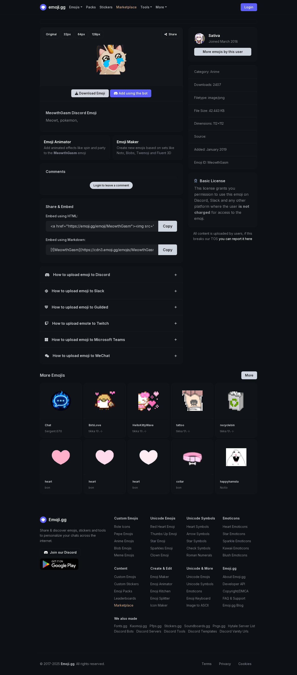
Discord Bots (124, 631)
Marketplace (126, 7)
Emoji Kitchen (160, 591)
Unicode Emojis (198, 577)
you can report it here (235, 239)
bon (47, 487)
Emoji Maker (159, 577)
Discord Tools (174, 631)
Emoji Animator (161, 584)
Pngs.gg (219, 626)
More (249, 375)
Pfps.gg (155, 626)
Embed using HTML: (62, 216)
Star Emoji (157, 541)
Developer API (234, 584)
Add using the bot (133, 93)
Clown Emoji (159, 555)
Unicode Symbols (200, 584)
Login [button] (248, 7)
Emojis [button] (74, 7)
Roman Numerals (199, 555)
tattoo (180, 425)
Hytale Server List (241, 626)
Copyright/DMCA (236, 591)
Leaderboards (125, 598)
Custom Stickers (126, 584)
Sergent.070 (53, 431)
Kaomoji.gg (138, 626)
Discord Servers (148, 631)
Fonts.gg (120, 626)
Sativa (214, 35)
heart (48, 481)
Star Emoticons (234, 534)
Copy (167, 226)
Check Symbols (198, 548)
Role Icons (122, 527)
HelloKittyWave (143, 425)
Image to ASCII (198, 605)
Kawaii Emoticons (236, 548)
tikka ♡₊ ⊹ (96, 431)
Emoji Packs (123, 591)
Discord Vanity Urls (234, 631)
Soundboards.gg (197, 626)
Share (172, 34)
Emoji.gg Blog (233, 605)
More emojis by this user (223, 52)
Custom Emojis (125, 577)
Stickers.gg (172, 626)
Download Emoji (91, 93)
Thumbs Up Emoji (163, 534)
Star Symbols (197, 541)
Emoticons (194, 591)
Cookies (245, 664)
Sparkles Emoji (161, 548)
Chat (48, 425)
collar (180, 481)
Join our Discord (63, 552)
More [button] (160, 7)
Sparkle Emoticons (237, 541)
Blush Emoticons (235, 555)
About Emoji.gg (234, 577)
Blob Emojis (123, 548)
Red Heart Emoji (162, 527)
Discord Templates (202, 631)
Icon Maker (159, 605)
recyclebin (227, 425)
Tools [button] (144, 7)
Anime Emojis (124, 541)
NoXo (224, 487)
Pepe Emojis (123, 534)
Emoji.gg (57, 519)
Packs (91, 7)
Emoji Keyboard (198, 598)
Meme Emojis (124, 555)
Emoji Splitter (160, 598)
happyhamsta (229, 481)
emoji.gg (56, 7)
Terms (207, 664)
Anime (215, 72)
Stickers (106, 7)
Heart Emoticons (235, 527)
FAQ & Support (234, 598)
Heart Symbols (198, 527)
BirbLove (95, 425)
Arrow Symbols (198, 534)
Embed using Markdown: (66, 240)
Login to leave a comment (111, 185)
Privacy (225, 664)
